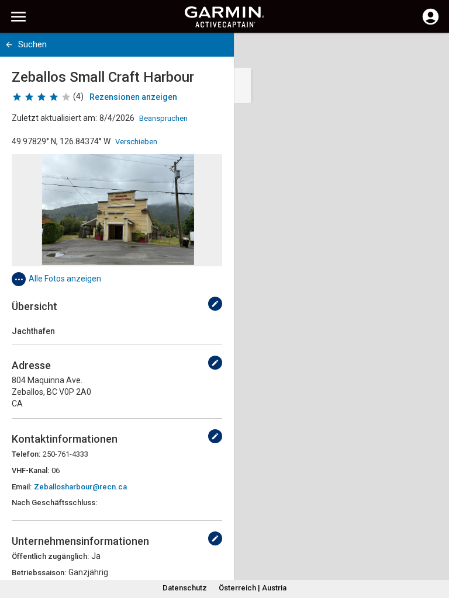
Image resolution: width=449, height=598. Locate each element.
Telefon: (26, 454)
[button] (434, 545)
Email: (22, 486)
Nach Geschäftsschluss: (54, 502)
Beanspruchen (163, 118)
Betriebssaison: (39, 572)
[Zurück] (9, 45)
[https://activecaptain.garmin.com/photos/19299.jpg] (117, 210)
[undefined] (215, 304)
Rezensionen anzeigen (133, 97)
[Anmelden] (430, 23)
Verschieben (136, 141)
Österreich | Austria (252, 587)
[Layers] (429, 53)
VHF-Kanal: (30, 470)
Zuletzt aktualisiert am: (54, 118)
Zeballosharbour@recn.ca (80, 486)
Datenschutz (185, 587)
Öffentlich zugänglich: (50, 556)
